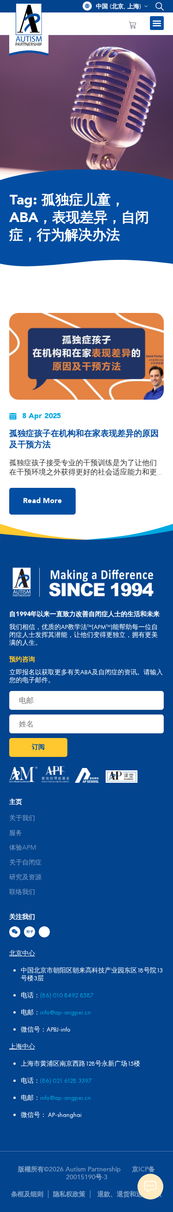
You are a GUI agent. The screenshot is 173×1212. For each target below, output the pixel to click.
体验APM (22, 848)
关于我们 (22, 818)
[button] (157, 6)
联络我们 (22, 892)
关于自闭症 (25, 862)
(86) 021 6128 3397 (66, 1080)
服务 (15, 833)
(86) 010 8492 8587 (67, 995)
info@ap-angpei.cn (65, 1012)
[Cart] (132, 25)
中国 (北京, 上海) (118, 6)
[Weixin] (14, 931)
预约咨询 (22, 659)
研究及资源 (25, 877)
